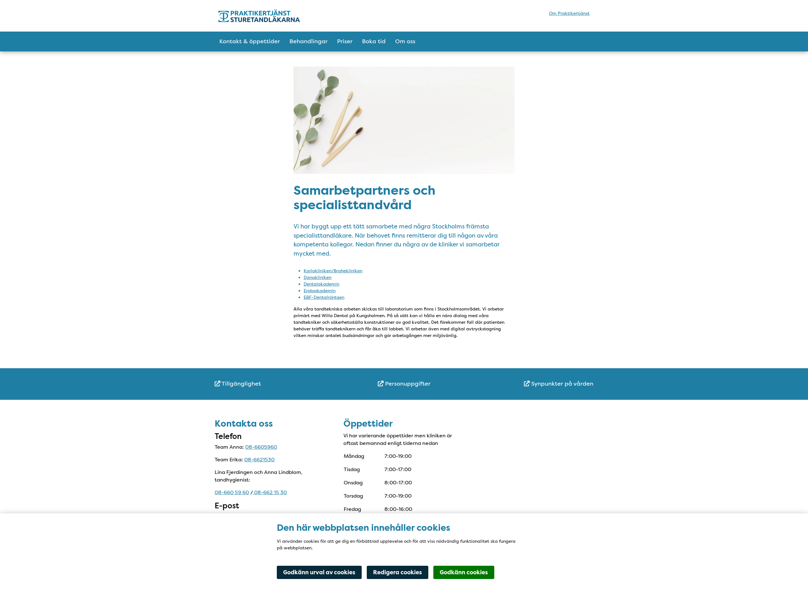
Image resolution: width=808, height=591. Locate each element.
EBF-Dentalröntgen (324, 297)
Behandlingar (308, 41)
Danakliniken (317, 277)
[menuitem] (278, 384)
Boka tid (374, 41)
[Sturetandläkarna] (273, 15)
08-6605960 (261, 447)
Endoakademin (320, 290)
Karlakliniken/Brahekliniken (333, 271)
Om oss (405, 41)
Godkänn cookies (464, 572)
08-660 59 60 (232, 492)
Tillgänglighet (240, 383)
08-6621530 (259, 459)
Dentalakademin (321, 284)
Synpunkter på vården (561, 383)
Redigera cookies (397, 572)
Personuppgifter (407, 383)
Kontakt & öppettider (249, 41)
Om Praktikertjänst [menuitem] (569, 13)
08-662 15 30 (270, 492)
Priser (345, 41)
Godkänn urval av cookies (319, 572)
